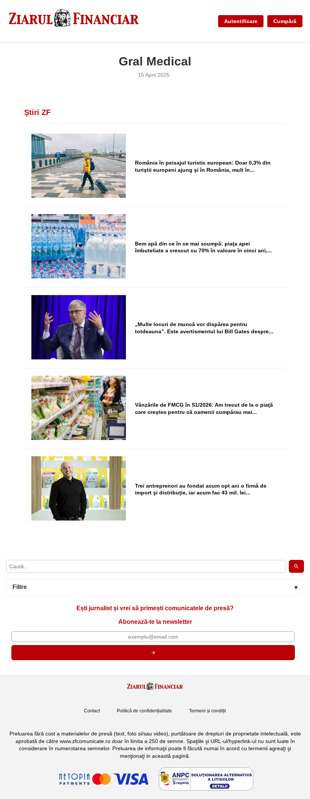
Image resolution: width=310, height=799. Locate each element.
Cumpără (284, 21)
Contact (92, 711)
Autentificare (240, 21)
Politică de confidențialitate (144, 711)
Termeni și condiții (207, 711)
